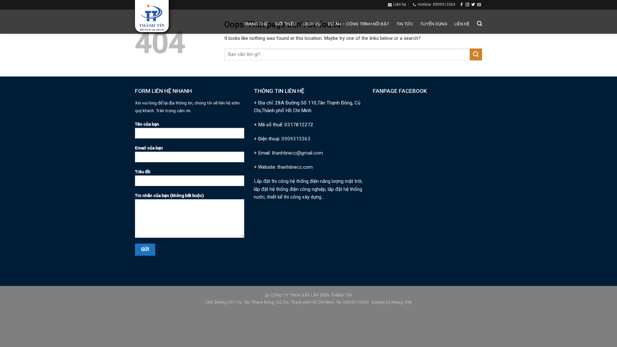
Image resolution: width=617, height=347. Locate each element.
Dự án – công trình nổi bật (358, 23)
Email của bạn (149, 147)
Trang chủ (256, 23)
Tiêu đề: (143, 171)
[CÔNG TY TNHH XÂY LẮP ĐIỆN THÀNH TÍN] (151, 17)
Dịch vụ (312, 23)
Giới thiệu (285, 23)
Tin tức (404, 23)
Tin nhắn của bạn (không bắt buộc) (169, 195)
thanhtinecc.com (295, 167)
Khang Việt (401, 302)
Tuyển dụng (433, 23)
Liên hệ (462, 23)
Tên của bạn (147, 124)
